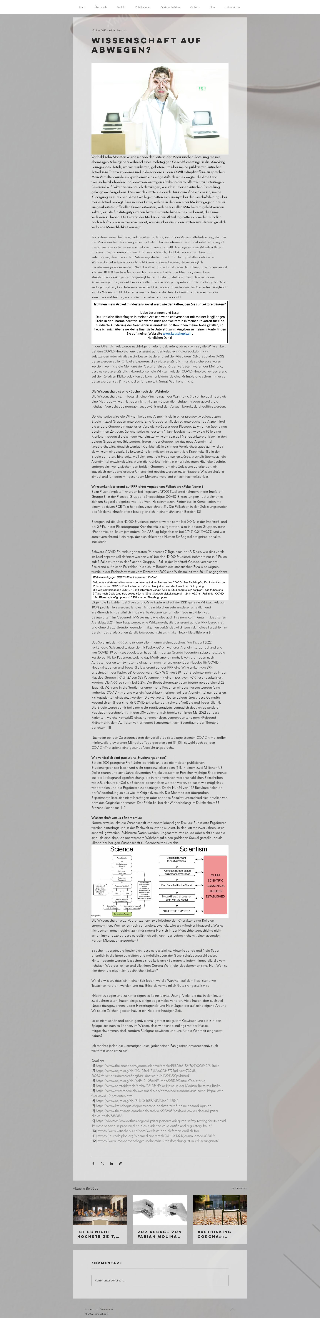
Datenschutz (106, 1309)
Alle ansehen (239, 1188)
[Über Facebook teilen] (93, 1163)
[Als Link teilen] (120, 1163)
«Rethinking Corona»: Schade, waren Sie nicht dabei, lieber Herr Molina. (220, 1234)
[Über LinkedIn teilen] (111, 1163)
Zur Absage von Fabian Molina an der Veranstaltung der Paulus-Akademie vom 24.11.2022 (160, 1234)
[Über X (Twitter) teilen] (102, 1163)
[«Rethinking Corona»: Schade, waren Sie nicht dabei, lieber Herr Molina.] (220, 1210)
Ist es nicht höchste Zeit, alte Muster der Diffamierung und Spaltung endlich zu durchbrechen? (99, 1234)
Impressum (91, 1309)
